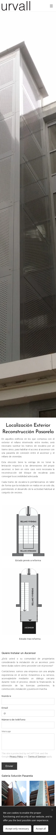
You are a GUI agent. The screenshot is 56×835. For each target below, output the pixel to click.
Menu (51, 6)
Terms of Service (37, 756)
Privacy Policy (16, 756)
